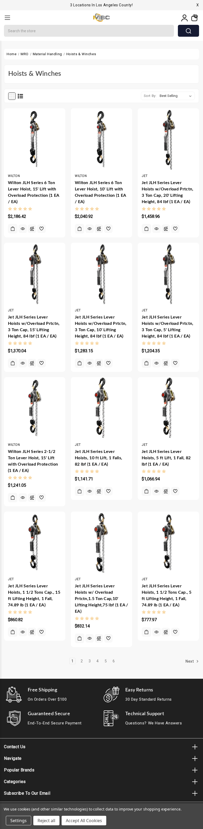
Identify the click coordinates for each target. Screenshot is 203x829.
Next (190, 661)
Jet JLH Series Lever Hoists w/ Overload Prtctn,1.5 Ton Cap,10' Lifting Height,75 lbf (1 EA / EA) (101, 598)
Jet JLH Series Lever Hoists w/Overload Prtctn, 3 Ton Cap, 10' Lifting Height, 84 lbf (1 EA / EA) (101, 326)
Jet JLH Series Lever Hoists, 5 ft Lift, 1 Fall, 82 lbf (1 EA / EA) (166, 457)
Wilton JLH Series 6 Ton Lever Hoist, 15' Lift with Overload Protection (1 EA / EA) (33, 192)
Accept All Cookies (84, 820)
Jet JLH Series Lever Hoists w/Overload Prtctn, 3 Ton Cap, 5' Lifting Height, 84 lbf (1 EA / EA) (167, 326)
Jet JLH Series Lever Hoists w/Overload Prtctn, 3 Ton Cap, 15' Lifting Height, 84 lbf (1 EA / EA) (34, 326)
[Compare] (32, 228)
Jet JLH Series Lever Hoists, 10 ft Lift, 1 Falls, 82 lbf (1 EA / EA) (98, 457)
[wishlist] (41, 228)
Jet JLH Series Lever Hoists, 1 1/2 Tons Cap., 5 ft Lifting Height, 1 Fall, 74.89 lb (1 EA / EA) (167, 595)
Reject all (46, 820)
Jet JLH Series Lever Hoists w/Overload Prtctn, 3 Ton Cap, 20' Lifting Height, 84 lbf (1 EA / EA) (167, 192)
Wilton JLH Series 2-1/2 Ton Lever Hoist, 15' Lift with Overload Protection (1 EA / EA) (33, 461)
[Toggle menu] (7, 17)
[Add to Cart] (12, 228)
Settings (18, 820)
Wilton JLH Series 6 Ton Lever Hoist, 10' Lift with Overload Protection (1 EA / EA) (100, 192)
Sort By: (150, 96)
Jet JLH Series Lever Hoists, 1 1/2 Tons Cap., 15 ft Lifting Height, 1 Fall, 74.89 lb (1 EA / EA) (34, 595)
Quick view (23, 228)
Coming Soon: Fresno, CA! (101, 8)
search (188, 31)
